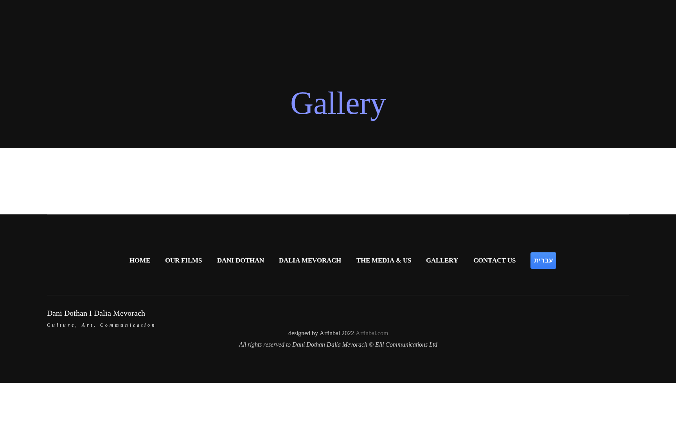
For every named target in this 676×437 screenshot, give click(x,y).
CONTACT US (494, 260)
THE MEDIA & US (383, 260)
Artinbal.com (372, 333)
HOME (139, 260)
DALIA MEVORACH (310, 260)
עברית (543, 260)
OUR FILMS (183, 260)
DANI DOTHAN (240, 260)
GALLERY (442, 260)
